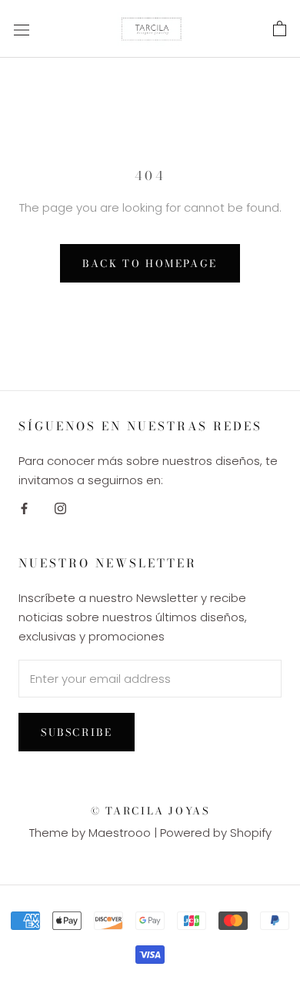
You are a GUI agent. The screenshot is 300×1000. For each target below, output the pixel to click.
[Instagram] (60, 508)
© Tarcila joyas (150, 810)
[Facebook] (24, 508)
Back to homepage (150, 263)
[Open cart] (279, 29)
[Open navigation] (21, 29)
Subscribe (76, 732)
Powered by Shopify (216, 832)
